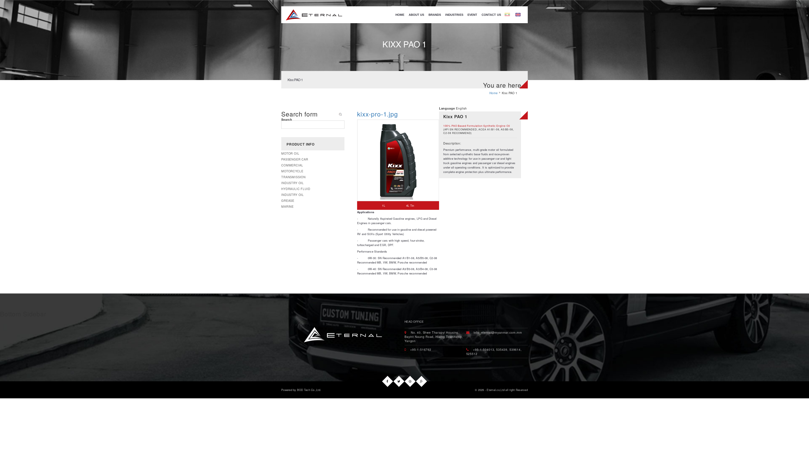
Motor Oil (290, 153)
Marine (287, 206)
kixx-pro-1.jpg (377, 113)
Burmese (510, 15)
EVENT (472, 14)
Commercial (292, 165)
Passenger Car (294, 159)
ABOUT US (416, 14)
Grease (287, 200)
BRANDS (435, 14)
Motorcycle (292, 171)
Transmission (293, 177)
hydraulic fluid (295, 189)
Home (399, 14)
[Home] (311, 14)
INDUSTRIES (454, 14)
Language (447, 108)
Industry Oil (292, 183)
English (524, 15)
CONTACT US (491, 14)
